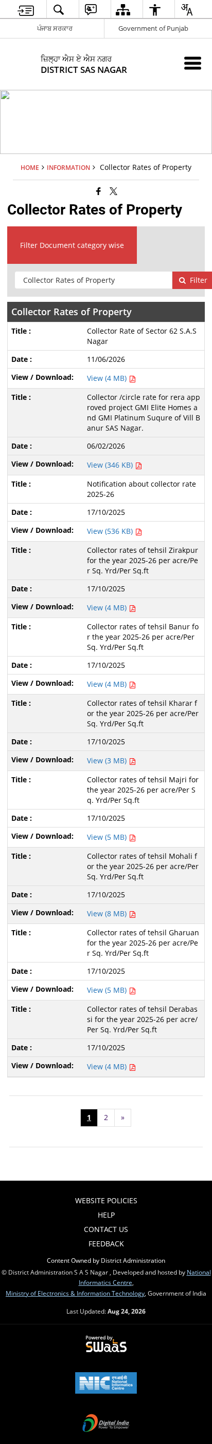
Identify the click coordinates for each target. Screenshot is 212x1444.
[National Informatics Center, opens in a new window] (106, 1383)
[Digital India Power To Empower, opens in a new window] (106, 1424)
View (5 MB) (108, 837)
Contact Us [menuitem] (106, 1229)
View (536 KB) (111, 531)
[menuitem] (26, 9)
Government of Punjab (153, 28)
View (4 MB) (108, 378)
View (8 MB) (108, 913)
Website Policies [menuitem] (106, 1200)
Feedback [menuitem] (106, 1243)
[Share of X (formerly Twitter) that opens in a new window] (113, 191)
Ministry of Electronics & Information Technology (75, 1293)
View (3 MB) (108, 760)
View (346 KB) (111, 465)
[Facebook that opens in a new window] (98, 191)
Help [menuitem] (106, 1215)
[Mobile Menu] (193, 63)
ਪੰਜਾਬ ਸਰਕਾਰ (55, 28)
